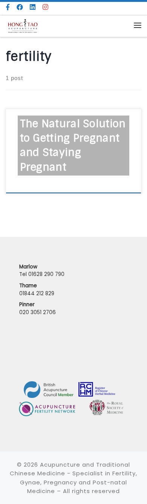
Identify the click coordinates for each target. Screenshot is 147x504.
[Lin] (33, 7)
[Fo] (8, 7)
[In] (46, 7)
